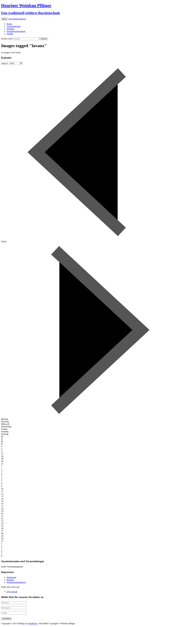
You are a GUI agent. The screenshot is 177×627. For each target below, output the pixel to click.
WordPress (32, 623)
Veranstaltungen (14, 26)
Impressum (11, 577)
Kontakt (10, 580)
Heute (3, 241)
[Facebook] (12, 592)
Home (9, 24)
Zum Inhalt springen (17, 19)
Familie (10, 34)
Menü (4, 19)
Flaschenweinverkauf (16, 31)
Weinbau (10, 29)
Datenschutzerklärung (16, 582)
